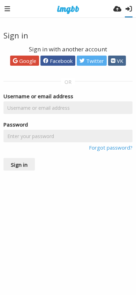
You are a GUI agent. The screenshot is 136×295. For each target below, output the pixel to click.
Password (15, 124)
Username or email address (38, 96)
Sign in (19, 164)
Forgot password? (111, 147)
